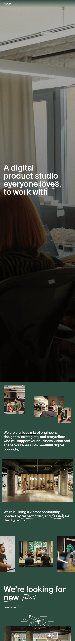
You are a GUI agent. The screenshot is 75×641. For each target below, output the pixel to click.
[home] (8, 3)
